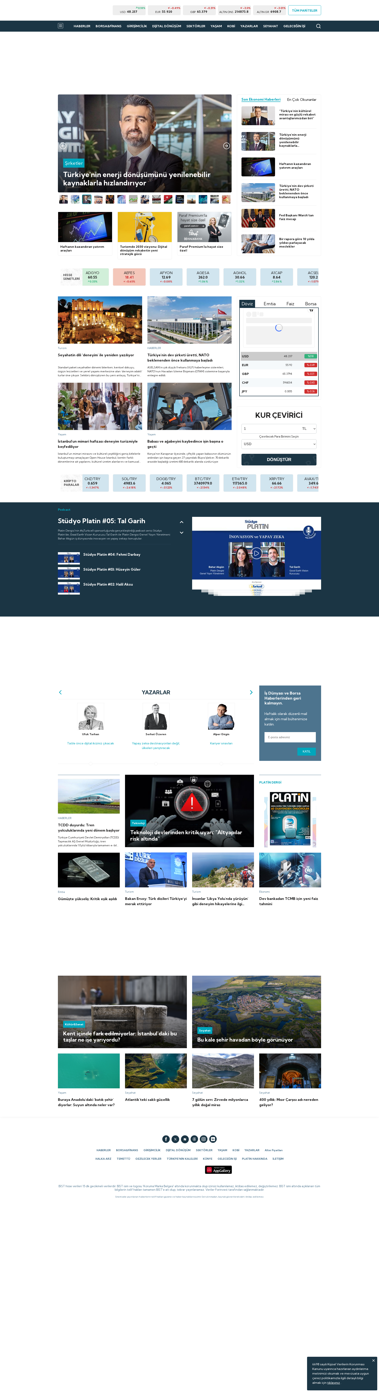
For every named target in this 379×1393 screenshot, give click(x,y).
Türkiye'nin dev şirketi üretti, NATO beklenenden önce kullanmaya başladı (187, 300)
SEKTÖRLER (195, 26)
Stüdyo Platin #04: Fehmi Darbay (82, 554)
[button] (63, 146)
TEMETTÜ (123, 1158)
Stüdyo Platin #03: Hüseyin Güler (81, 569)
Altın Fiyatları (273, 1150)
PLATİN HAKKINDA (254, 1158)
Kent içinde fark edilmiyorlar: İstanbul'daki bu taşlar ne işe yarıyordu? (107, 978)
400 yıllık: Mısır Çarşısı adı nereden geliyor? (289, 1055)
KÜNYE (207, 1158)
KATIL (307, 751)
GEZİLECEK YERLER (148, 1158)
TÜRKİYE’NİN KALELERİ (182, 1158)
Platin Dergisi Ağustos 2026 (279, 792)
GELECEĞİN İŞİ (294, 26)
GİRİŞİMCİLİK (137, 26)
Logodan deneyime (72, 96)
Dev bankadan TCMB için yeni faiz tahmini (289, 855)
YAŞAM (216, 26)
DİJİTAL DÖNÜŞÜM (166, 26)
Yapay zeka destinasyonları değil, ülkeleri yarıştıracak (155, 703)
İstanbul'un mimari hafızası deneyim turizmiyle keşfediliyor (100, 385)
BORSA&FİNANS (109, 26)
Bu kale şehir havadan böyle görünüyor (220, 978)
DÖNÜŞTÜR (279, 459)
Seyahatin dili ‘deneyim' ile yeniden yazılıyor (89, 298)
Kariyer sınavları (221, 701)
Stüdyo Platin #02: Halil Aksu (78, 584)
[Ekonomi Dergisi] (85, 10)
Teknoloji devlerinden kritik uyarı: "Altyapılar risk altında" (165, 776)
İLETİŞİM (278, 1158)
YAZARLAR (249, 26)
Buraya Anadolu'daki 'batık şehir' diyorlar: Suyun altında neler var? (87, 1057)
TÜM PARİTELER (304, 11)
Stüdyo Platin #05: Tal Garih (78, 519)
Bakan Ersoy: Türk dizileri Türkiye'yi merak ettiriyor (155, 856)
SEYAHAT (270, 26)
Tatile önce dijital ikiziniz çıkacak (90, 701)
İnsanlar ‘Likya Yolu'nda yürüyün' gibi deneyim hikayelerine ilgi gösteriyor (218, 856)
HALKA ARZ (103, 1158)
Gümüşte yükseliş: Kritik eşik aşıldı (82, 855)
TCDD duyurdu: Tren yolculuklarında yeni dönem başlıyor (88, 783)
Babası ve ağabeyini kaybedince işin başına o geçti (183, 385)
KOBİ (231, 26)
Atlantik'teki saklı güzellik (143, 1055)
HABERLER (82, 26)
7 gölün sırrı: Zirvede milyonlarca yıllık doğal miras (218, 1057)
